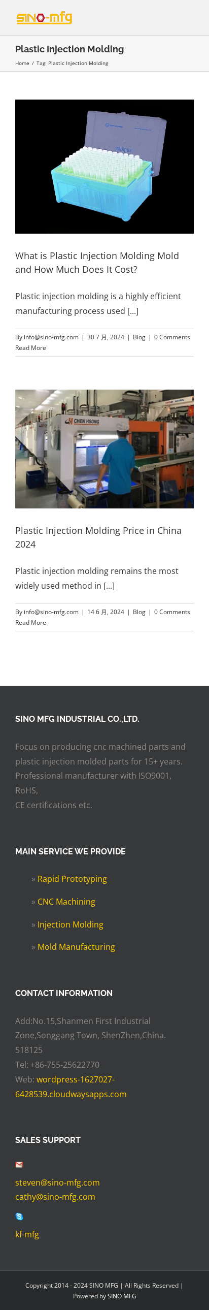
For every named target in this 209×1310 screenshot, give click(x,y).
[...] (132, 310)
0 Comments (172, 337)
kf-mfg (27, 1234)
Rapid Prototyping (72, 878)
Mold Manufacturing (76, 946)
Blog (139, 337)
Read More (30, 347)
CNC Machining (66, 901)
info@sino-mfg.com (51, 337)
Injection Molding (70, 924)
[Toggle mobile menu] (190, 19)
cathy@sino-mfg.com (55, 1196)
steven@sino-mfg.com (57, 1182)
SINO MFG (122, 1296)
